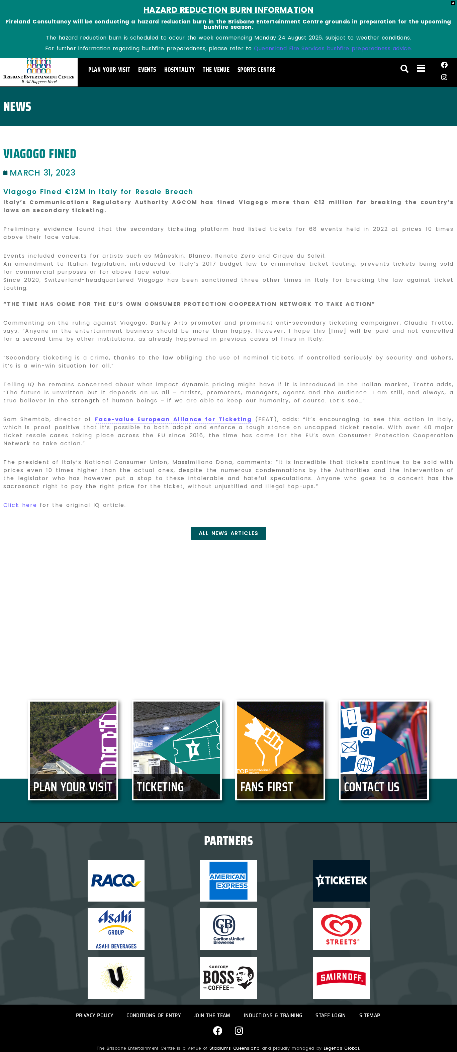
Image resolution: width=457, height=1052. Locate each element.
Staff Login (330, 1015)
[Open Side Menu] (421, 68)
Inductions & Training (273, 1015)
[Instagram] (444, 77)
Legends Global (341, 1048)
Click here (20, 505)
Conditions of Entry (153, 1015)
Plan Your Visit (109, 69)
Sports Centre (256, 69)
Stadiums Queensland (234, 1048)
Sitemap (369, 1015)
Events (147, 69)
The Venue (216, 69)
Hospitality (179, 69)
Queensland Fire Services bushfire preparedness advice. (333, 48)
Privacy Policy (94, 1015)
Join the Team (212, 1015)
